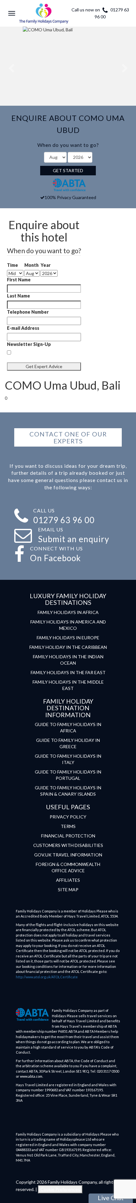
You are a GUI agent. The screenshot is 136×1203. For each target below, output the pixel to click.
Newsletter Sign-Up (29, 344)
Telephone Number (28, 312)
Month (31, 265)
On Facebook (55, 558)
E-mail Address (23, 328)
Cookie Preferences (60, 1189)
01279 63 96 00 (64, 520)
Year (45, 265)
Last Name (18, 295)
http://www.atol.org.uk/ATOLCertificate (47, 977)
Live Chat (111, 1197)
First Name (19, 279)
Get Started (68, 170)
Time (12, 265)
